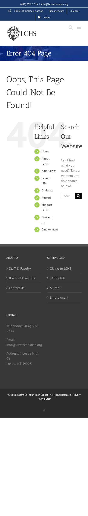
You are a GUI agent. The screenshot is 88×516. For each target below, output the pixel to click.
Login (48, 398)
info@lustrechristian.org (54, 4)
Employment (50, 229)
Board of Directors (22, 278)
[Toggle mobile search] (71, 27)
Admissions (49, 171)
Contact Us (16, 288)
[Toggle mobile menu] (79, 27)
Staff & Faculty (20, 268)
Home (45, 151)
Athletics (47, 190)
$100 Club (57, 278)
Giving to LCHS (61, 268)
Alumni (46, 198)
